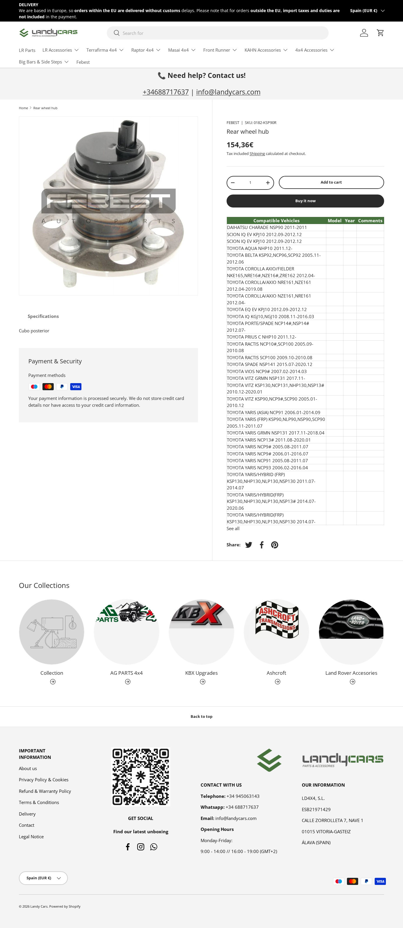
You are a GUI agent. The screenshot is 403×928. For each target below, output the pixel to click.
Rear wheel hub (45, 108)
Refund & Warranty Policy (45, 791)
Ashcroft (276, 672)
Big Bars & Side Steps (40, 62)
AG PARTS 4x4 (126, 672)
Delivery (27, 814)
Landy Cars (38, 906)
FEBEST (233, 122)
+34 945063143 (243, 796)
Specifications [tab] (43, 316)
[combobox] (217, 33)
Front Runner (216, 50)
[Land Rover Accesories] (351, 631)
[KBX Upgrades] (201, 631)
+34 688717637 (242, 807)
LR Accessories (57, 50)
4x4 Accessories (311, 50)
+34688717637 (166, 92)
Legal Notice (31, 836)
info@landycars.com (228, 92)
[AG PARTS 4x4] (126, 631)
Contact (26, 825)
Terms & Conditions (39, 802)
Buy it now (305, 200)
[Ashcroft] (276, 631)
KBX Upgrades (201, 672)
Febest (83, 62)
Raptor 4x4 (142, 50)
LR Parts (27, 50)
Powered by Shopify (65, 906)
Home (23, 108)
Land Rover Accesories (351, 672)
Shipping (257, 153)
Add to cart (331, 182)
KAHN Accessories (263, 50)
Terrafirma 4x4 (101, 50)
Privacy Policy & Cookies (43, 779)
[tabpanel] (108, 330)
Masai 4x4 (178, 50)
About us (28, 768)
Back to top (201, 716)
